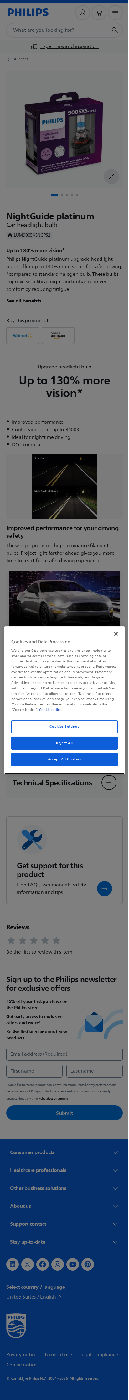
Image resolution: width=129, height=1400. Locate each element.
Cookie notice (98, 709)
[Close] (112, 633)
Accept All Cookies (62, 759)
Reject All (62, 743)
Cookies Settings (62, 727)
